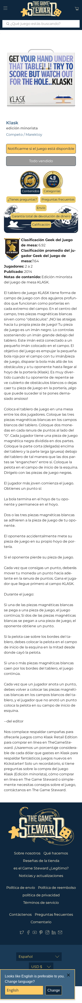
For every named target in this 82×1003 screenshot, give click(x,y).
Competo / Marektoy (24, 134)
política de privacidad (41, 895)
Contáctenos (20, 914)
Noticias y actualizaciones (41, 876)
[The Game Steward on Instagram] (47, 933)
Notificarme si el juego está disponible (41, 149)
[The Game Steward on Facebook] (28, 933)
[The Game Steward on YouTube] (35, 933)
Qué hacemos (56, 853)
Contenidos (30, 191)
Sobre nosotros (27, 853)
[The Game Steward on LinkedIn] (54, 933)
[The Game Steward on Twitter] (22, 933)
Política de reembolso (57, 888)
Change (53, 990)
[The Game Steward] (41, 9)
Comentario (41, 922)
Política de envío (20, 888)
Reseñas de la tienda (41, 861)
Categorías (52, 191)
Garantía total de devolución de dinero (41, 216)
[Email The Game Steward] (60, 933)
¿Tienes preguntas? (22, 199)
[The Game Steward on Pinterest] (41, 933)
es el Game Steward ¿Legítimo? (41, 868)
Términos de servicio (41, 903)
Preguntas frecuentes (58, 199)
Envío (41, 208)
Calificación (41, 225)
